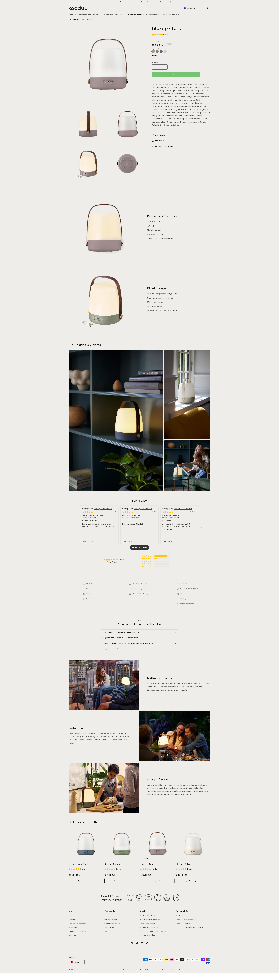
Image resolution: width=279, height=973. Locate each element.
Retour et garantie (147, 924)
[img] (87, 512)
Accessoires (109, 927)
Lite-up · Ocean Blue (103, 508)
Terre (154, 55)
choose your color (159, 48)
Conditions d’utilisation (135, 970)
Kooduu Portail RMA (184, 924)
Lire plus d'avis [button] (139, 547)
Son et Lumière (110, 920)
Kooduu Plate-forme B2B (186, 920)
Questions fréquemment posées (153, 931)
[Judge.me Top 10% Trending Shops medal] (176, 897)
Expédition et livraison (78, 931)
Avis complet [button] (88, 542)
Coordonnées (180, 970)
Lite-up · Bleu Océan (79, 864)
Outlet (107, 931)
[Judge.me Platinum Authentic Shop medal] (130, 897)
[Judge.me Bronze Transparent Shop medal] (157, 897)
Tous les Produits (111, 916)
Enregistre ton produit (149, 927)
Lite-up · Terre (147, 864)
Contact (72, 920)
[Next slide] (201, 527)
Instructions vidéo (147, 935)
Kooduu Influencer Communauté (189, 927)
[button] (84, 14)
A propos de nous (76, 916)
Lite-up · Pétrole (112, 864)
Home (71, 19)
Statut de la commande (79, 924)
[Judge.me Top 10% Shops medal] (166, 897)
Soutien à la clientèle (148, 916)
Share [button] (157, 41)
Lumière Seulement (112, 924)
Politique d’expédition (152, 970)
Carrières (72, 935)
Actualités (73, 927)
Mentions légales (168, 970)
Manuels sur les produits (150, 920)
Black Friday (78, 19)
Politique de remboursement (94, 970)
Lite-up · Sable (183, 864)
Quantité (155, 63)
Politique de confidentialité (115, 970)
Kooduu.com (78, 970)
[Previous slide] (77, 527)
